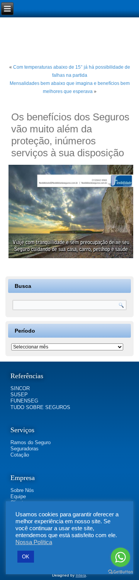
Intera (81, 575)
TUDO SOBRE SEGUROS (40, 407)
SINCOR (20, 388)
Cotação (19, 455)
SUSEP (19, 394)
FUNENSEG (24, 401)
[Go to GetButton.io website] (120, 572)
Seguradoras (24, 448)
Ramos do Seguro (30, 442)
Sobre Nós (22, 490)
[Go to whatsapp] (120, 557)
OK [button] (25, 557)
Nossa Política (33, 542)
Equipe (18, 496)
